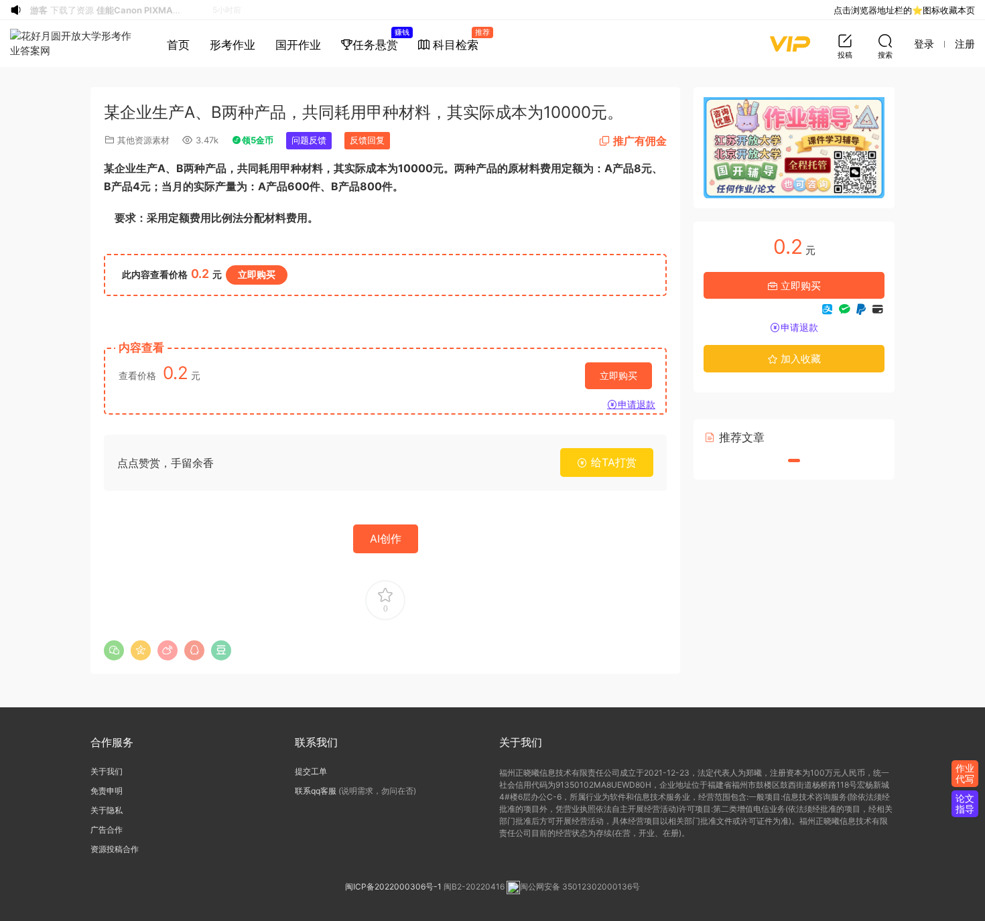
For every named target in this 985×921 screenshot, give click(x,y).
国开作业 (298, 45)
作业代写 (965, 773)
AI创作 (385, 538)
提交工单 (311, 771)
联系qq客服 (315, 791)
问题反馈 (308, 140)
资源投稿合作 (114, 849)
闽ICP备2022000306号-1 (393, 887)
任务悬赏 (380, 39)
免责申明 (106, 791)
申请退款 (636, 404)
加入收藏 (799, 358)
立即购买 (256, 274)
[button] (794, 460)
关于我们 (106, 771)
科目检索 (459, 39)
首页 (178, 45)
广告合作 (106, 830)
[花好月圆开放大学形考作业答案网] (73, 43)
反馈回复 (367, 140)
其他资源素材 (143, 140)
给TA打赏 (612, 462)
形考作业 (232, 45)
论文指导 (965, 803)
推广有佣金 (640, 140)
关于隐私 (106, 810)
